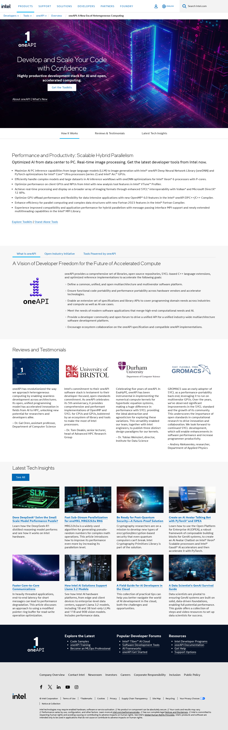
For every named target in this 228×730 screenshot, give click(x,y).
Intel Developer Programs (191, 641)
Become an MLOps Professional (90, 648)
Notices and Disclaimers (176, 712)
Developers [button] (86, 6)
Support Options (185, 652)
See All (20, 477)
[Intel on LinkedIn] (59, 687)
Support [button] (44, 6)
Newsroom (95, 675)
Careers (125, 675)
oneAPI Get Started (134, 652)
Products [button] (25, 6)
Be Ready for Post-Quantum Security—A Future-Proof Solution (140, 519)
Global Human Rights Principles (160, 714)
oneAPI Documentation (189, 645)
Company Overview (52, 675)
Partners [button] (107, 6)
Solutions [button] (64, 6)
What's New (39, 99)
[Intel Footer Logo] (19, 696)
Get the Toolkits (62, 87)
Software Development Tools (140, 645)
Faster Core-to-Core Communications (25, 587)
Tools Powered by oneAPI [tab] (99, 254)
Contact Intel (76, 675)
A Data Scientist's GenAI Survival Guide (191, 587)
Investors (111, 675)
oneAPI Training (80, 645)
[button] (114, 400)
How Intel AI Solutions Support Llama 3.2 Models (86, 587)
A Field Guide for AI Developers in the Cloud (139, 587)
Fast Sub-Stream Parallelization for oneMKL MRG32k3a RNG (86, 519)
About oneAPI (21, 99)
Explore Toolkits (22, 222)
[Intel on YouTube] (68, 687)
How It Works (69, 133)
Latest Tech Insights (154, 133)
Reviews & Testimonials (110, 133)
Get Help (180, 648)
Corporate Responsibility (150, 675)
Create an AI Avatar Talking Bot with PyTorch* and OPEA (190, 519)
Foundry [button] (126, 6)
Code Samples (79, 641)
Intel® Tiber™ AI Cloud (136, 641)
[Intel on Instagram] (76, 687)
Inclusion (174, 675)
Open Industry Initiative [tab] (60, 254)
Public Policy (192, 675)
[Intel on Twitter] (50, 687)
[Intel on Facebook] (41, 687)
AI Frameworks (131, 648)
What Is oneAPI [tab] (26, 254)
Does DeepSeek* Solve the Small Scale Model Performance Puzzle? (35, 519)
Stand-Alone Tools (46, 222)
